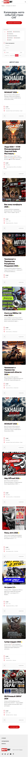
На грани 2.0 (9, 587)
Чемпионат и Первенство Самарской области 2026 (12, 370)
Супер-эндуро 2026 (12, 642)
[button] (2, 2)
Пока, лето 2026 (11, 533)
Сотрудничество (5, 741)
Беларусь (7, 45)
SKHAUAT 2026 (10, 92)
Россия (7, 47)
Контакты (4, 743)
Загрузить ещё (14, 727)
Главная (3, 5)
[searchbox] (20, 33)
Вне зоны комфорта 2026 (13, 205)
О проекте (4, 738)
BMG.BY (21, 749)
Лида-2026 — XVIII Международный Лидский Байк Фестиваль (12, 150)
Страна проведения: (9, 43)
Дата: (5, 50)
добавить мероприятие (14, 22)
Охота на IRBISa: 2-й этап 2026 (12, 314)
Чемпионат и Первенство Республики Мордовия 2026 (11, 262)
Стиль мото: (6, 29)
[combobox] (14, 32)
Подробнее (21, 116)
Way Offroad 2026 (11, 478)
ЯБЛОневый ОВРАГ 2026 (13, 697)
